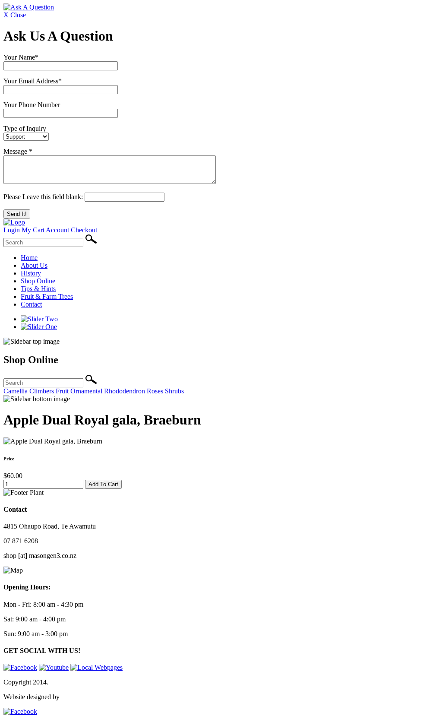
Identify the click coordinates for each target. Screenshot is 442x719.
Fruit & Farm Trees (47, 296)
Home (29, 257)
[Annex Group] (20, 711)
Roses (155, 391)
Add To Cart (103, 484)
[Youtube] (54, 667)
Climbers (41, 391)
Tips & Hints (38, 288)
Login (11, 230)
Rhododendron (124, 391)
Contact (31, 304)
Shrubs (174, 391)
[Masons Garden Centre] (14, 222)
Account (57, 230)
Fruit (62, 391)
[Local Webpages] (96, 667)
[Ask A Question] (28, 7)
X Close (14, 15)
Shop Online (38, 281)
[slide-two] (39, 319)
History (31, 273)
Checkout (84, 230)
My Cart (33, 230)
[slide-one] (39, 326)
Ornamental (86, 391)
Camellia (15, 391)
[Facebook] (20, 667)
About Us (34, 265)
